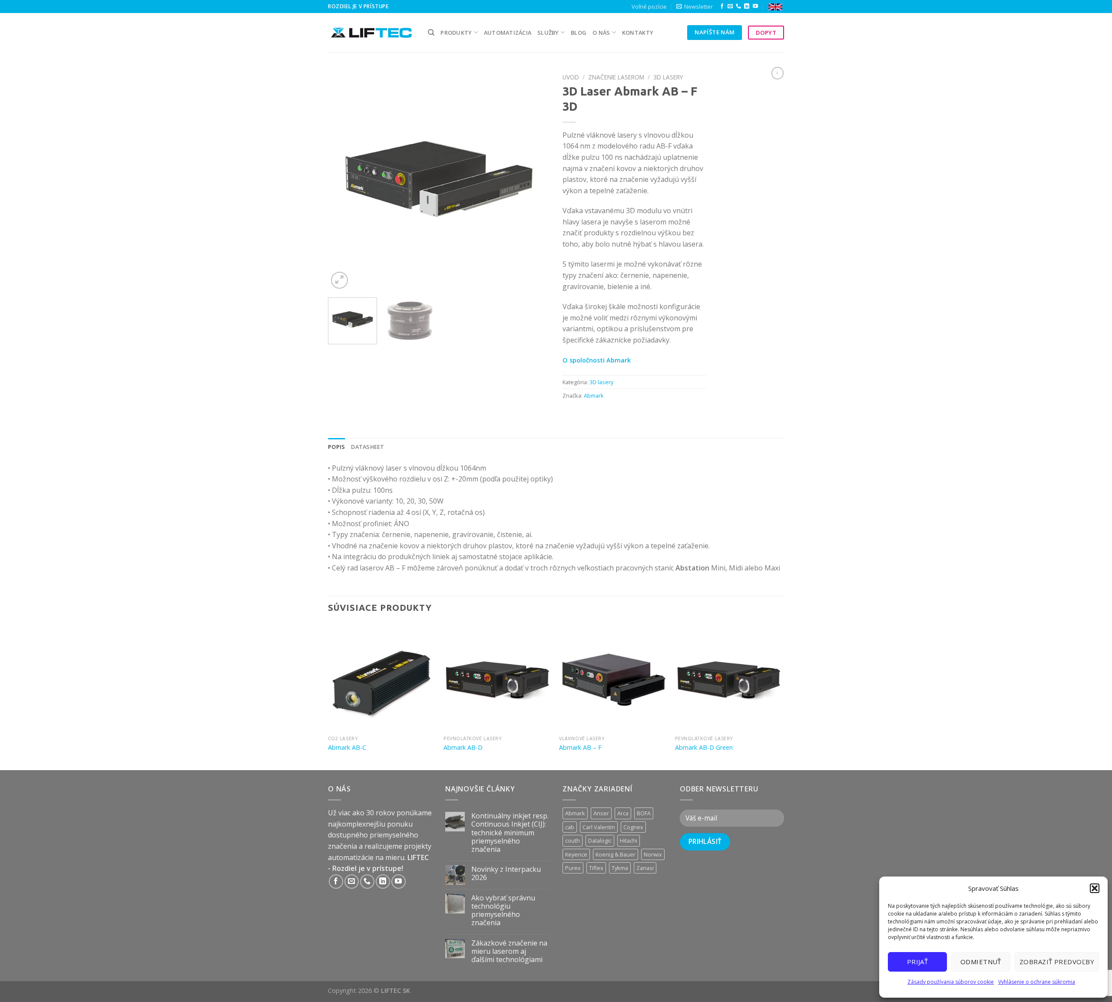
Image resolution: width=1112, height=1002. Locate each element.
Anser (601, 813)
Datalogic (600, 840)
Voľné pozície (649, 6)
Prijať (917, 961)
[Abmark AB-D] (497, 677)
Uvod (571, 77)
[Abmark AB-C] (381, 677)
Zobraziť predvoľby (1056, 961)
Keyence (576, 854)
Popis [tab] (336, 447)
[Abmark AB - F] (612, 677)
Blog (578, 32)
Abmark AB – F (580, 748)
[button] (1094, 888)
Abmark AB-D (463, 748)
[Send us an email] (730, 6)
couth (572, 840)
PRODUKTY (456, 32)
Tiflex (596, 868)
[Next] (534, 180)
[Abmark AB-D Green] (728, 677)
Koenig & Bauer (615, 854)
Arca (623, 813)
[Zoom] (339, 280)
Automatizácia (507, 32)
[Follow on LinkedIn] (746, 6)
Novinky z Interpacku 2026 (506, 873)
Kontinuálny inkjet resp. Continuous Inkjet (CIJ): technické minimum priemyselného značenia (510, 833)
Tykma (620, 868)
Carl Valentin (598, 827)
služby (548, 32)
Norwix (653, 854)
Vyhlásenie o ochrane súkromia (1036, 982)
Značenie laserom (616, 77)
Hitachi (628, 840)
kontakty (637, 32)
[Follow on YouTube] (755, 6)
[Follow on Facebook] (722, 6)
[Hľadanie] (431, 32)
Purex (573, 868)
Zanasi (645, 868)
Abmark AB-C (347, 748)
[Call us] (738, 6)
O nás (601, 32)
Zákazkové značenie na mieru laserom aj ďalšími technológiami (509, 951)
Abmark (594, 395)
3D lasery (668, 77)
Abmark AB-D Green (704, 748)
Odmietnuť (980, 961)
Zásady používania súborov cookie (950, 982)
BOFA (644, 813)
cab (569, 827)
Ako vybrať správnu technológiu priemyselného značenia (503, 910)
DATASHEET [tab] (367, 447)
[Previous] (343, 180)
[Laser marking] (775, 6)
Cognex (633, 827)
